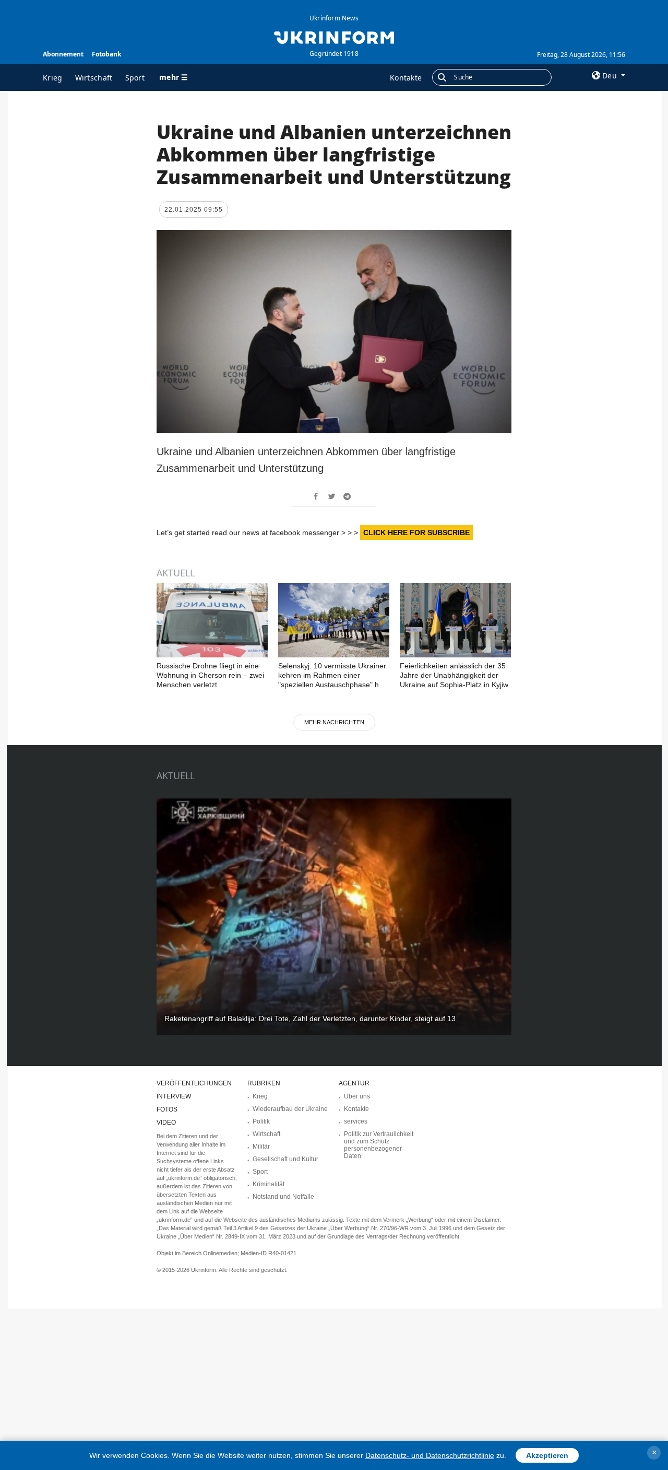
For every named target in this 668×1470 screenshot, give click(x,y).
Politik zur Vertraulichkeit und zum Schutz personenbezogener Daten (378, 1145)
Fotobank (106, 54)
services (355, 1121)
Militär (261, 1146)
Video (166, 1122)
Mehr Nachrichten (334, 722)
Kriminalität (268, 1184)
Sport (135, 78)
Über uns (357, 1096)
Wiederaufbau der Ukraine (290, 1109)
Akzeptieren (547, 1455)
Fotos (167, 1109)
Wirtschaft (94, 78)
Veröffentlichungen (194, 1083)
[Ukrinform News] (333, 36)
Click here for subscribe (416, 532)
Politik (261, 1121)
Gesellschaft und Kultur (285, 1159)
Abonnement (63, 54)
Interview (174, 1096)
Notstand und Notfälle (283, 1196)
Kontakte (406, 78)
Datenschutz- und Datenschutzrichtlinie (429, 1455)
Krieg (53, 78)
